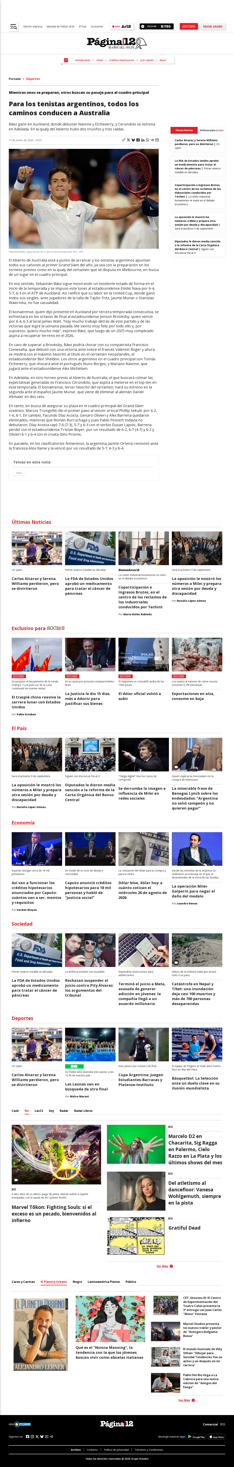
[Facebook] (27, 1436)
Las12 (39, 1111)
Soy (51, 1111)
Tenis (19, 473)
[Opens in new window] (196, 1436)
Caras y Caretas (23, 1282)
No (27, 1111)
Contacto (92, 1449)
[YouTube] (46, 1436)
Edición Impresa (32, 26)
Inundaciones (82, 60)
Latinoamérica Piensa (104, 1282)
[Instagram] (32, 1436)
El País (82, 26)
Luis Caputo (147, 60)
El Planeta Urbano (54, 1282)
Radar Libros (83, 1111)
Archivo (76, 1449)
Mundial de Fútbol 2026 (60, 26)
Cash (15, 1111)
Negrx (77, 1282)
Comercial (210, 1424)
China (99, 60)
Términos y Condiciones (149, 1449)
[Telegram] (51, 1436)
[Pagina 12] (117, 43)
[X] (37, 1436)
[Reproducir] (142, 26)
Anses (163, 60)
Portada (15, 79)
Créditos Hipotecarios (121, 60)
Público (131, 1282)
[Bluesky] (42, 1436)
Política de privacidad (116, 1449)
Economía (97, 26)
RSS (222, 1424)
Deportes (33, 79)
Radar (64, 1111)
